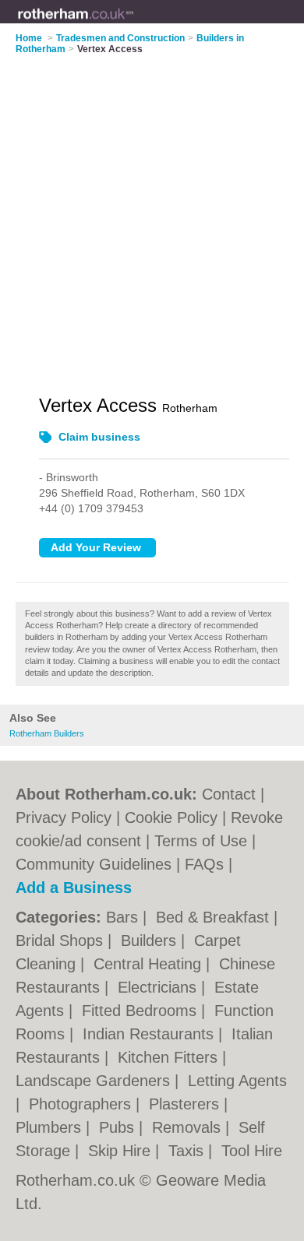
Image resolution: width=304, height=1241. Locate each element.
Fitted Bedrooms (141, 1010)
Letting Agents (237, 1080)
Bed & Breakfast (215, 917)
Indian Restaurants (150, 1033)
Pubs (119, 1127)
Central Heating (150, 963)
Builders (151, 940)
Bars (124, 917)
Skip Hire (121, 1150)
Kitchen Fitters (170, 1057)
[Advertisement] (152, 215)
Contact (229, 794)
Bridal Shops (62, 940)
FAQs (204, 864)
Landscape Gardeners (95, 1080)
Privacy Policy (63, 817)
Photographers (82, 1104)
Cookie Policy (171, 817)
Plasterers (186, 1104)
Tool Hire (251, 1150)
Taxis (188, 1150)
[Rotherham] (134, 24)
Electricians (159, 987)
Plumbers (51, 1127)
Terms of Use (200, 840)
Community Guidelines (93, 864)
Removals (188, 1127)
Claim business (99, 437)
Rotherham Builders (46, 733)
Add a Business (74, 887)
